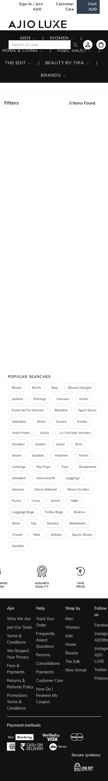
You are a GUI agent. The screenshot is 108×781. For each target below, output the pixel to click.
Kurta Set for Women (28, 410)
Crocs (36, 501)
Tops (64, 467)
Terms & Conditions (16, 639)
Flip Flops (43, 467)
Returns (43, 654)
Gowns (61, 421)
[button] (34, 103)
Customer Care (49, 680)
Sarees (40, 444)
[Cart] (101, 44)
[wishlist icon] (87, 44)
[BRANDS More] (64, 75)
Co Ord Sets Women (75, 433)
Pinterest (97, 678)
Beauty (71, 653)
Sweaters (19, 421)
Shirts (41, 421)
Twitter (97, 669)
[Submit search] (75, 44)
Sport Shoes (87, 410)
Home (70, 644)
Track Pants (21, 433)
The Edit (72, 661)
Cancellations (48, 663)
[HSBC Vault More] (90, 50)
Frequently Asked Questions (45, 640)
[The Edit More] (29, 63)
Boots (36, 387)
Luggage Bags (23, 512)
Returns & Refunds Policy (20, 683)
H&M (74, 501)
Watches (61, 455)
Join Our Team (19, 627)
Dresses (62, 399)
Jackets (17, 399)
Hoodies (18, 444)
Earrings (40, 399)
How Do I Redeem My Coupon (46, 695)
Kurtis (83, 399)
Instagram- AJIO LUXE (97, 655)
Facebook (97, 625)
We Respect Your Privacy (18, 654)
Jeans (60, 444)
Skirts (16, 523)
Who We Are (19, 618)
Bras (78, 444)
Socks (44, 433)
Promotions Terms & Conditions (17, 702)
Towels (17, 534)
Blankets (61, 410)
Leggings (73, 478)
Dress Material (46, 489)
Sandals (38, 455)
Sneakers (19, 478)
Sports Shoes (82, 534)
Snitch (55, 501)
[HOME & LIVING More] (41, 50)
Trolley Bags (54, 512)
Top (33, 523)
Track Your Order (45, 622)
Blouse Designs (80, 387)
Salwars (18, 489)
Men (69, 618)
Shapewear (87, 467)
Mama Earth (46, 478)
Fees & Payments (16, 669)
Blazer (17, 387)
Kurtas (82, 421)
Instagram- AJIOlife (97, 637)
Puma (16, 501)
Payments (45, 672)
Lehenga (18, 467)
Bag (55, 387)
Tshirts (84, 455)
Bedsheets (77, 523)
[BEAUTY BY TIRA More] (87, 63)
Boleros (79, 512)
